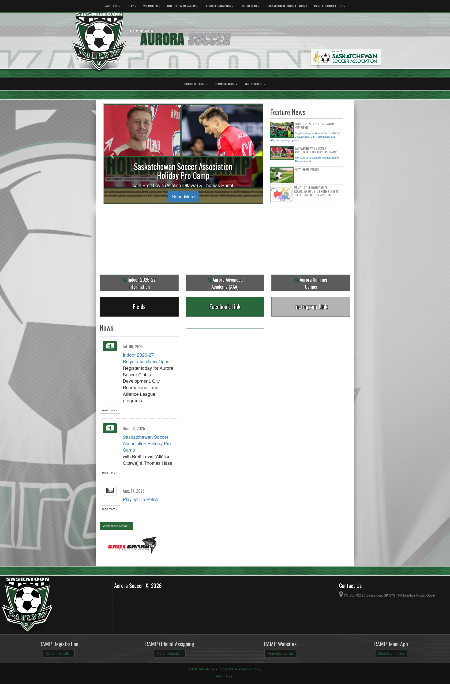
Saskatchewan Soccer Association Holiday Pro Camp (147, 443)
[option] (132, 546)
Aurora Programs (218, 5)
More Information (58, 653)
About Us (111, 5)
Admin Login (225, 676)
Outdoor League (195, 84)
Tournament (248, 5)
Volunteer (150, 5)
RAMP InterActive (202, 669)
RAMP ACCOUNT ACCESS (329, 5)
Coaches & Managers (181, 5)
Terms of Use (228, 669)
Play (131, 5)
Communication (225, 84)
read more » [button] (110, 410)
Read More (183, 196)
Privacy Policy (251, 669)
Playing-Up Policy (140, 499)
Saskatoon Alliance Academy (287, 5)
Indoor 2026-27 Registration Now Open (146, 358)
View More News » (116, 526)
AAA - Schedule (253, 84)
